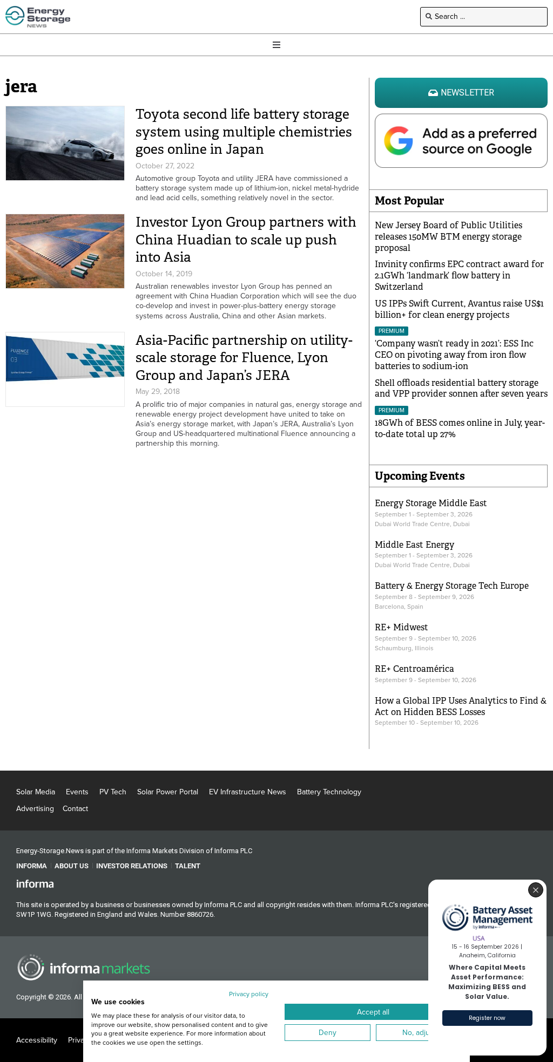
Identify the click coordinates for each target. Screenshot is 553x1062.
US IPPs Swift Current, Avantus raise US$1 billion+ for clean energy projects (459, 309)
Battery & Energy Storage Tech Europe (452, 585)
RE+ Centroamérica (414, 669)
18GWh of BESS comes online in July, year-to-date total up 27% (460, 428)
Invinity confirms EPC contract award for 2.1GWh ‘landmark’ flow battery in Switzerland (459, 275)
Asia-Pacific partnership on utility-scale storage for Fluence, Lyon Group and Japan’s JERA (244, 358)
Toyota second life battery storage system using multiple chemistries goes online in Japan (244, 132)
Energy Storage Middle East (431, 503)
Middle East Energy (414, 544)
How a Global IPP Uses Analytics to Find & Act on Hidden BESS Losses (461, 706)
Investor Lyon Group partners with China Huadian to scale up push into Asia (246, 240)
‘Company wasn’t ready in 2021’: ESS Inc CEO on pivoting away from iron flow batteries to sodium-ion (454, 355)
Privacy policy (248, 994)
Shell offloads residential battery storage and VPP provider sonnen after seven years (461, 388)
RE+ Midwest (401, 627)
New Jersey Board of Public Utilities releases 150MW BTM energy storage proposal (448, 237)
